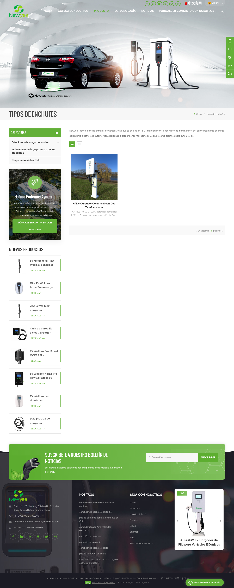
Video (133, 526)
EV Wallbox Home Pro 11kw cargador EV (43, 376)
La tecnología (125, 11)
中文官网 (195, 3)
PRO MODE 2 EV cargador (40, 421)
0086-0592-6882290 (28, 516)
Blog (186, 578)
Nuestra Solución (138, 514)
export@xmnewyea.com (46, 522)
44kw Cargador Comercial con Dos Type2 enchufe (94, 205)
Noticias (147, 11)
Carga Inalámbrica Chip (26, 160)
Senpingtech (142, 582)
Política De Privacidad (141, 543)
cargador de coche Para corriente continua (96, 504)
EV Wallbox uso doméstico (39, 398)
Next (221, 521)
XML (132, 538)
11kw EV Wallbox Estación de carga (41, 285)
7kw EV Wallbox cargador (40, 308)
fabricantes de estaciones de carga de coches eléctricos (99, 561)
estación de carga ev (90, 536)
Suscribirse (208, 457)
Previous (177, 521)
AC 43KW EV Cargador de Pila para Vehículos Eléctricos (199, 542)
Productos (135, 509)
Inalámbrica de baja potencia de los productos (33, 151)
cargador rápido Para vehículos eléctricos (95, 529)
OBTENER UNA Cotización (207, 582)
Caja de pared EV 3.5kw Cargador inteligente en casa (42, 331)
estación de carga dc (90, 542)
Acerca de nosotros (73, 11)
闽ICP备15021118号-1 (171, 578)
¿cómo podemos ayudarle (35, 197)
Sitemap (134, 532)
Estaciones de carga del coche (30, 142)
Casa (48, 11)
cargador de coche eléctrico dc (95, 512)
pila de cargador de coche (92, 554)
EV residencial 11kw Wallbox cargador (42, 263)
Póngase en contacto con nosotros (186, 11)
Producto (101, 11)
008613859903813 (34, 528)
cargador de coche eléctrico (93, 548)
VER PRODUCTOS (96, 186)
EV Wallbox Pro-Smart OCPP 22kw (44, 353)
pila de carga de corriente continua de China (99, 519)
